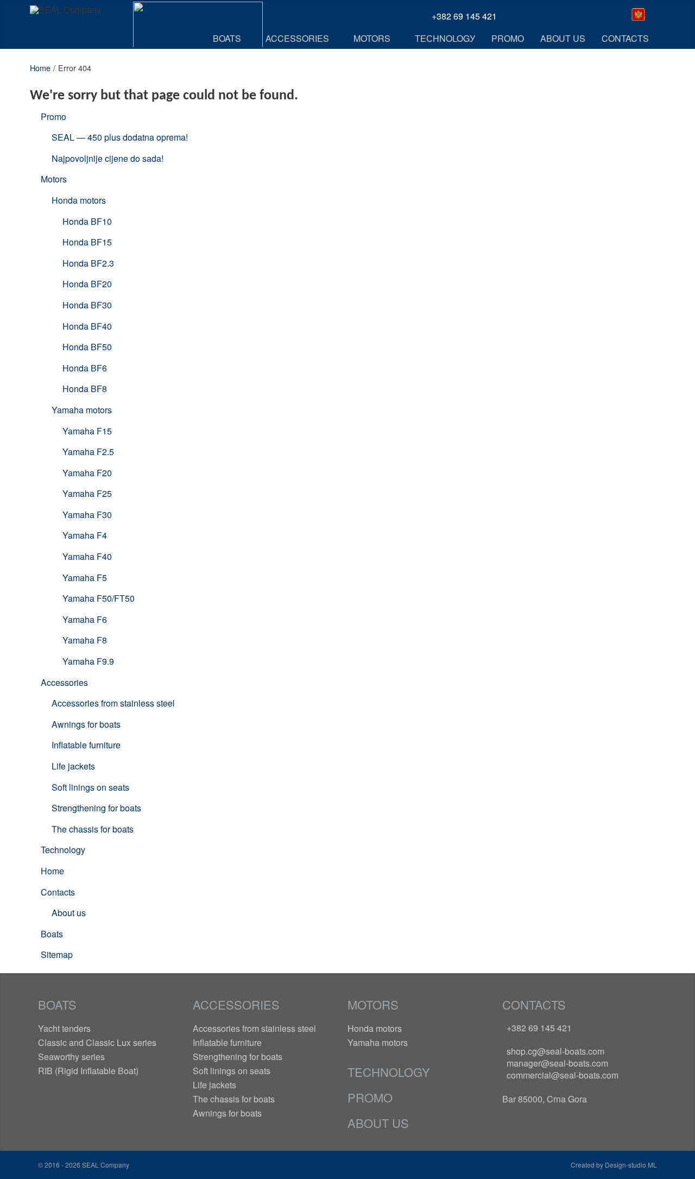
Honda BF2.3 (88, 263)
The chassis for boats (93, 829)
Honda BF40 (87, 326)
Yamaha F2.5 (88, 451)
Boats (52, 934)
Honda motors (79, 200)
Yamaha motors (82, 409)
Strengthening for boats (96, 808)
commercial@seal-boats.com (562, 1075)
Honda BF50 (87, 347)
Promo (53, 116)
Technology (63, 849)
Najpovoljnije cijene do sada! (107, 158)
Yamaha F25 (87, 493)
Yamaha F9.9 (88, 661)
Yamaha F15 (87, 431)
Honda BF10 (87, 221)
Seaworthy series (71, 1056)
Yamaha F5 (84, 577)
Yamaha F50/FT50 (98, 598)
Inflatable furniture (86, 745)
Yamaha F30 (87, 514)
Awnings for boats (86, 724)
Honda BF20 (87, 284)
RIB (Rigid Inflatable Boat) (88, 1070)
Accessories (64, 682)
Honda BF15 (87, 242)
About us (69, 912)
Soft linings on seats (90, 787)
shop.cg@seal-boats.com (555, 1051)
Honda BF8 (84, 388)
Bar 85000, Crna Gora (544, 1099)
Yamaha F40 (87, 556)
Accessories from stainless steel (113, 703)
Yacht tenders (64, 1028)
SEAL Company (104, 1164)
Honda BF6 (84, 368)
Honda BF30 (87, 305)
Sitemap (57, 954)
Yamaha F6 (84, 619)
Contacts (58, 892)
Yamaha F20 (87, 472)
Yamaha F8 (84, 640)
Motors (54, 179)
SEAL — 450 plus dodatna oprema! (120, 137)
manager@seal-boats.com (557, 1063)
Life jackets (73, 766)
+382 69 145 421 (539, 1028)
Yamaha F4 (84, 535)
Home (40, 67)
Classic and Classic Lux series (97, 1042)
